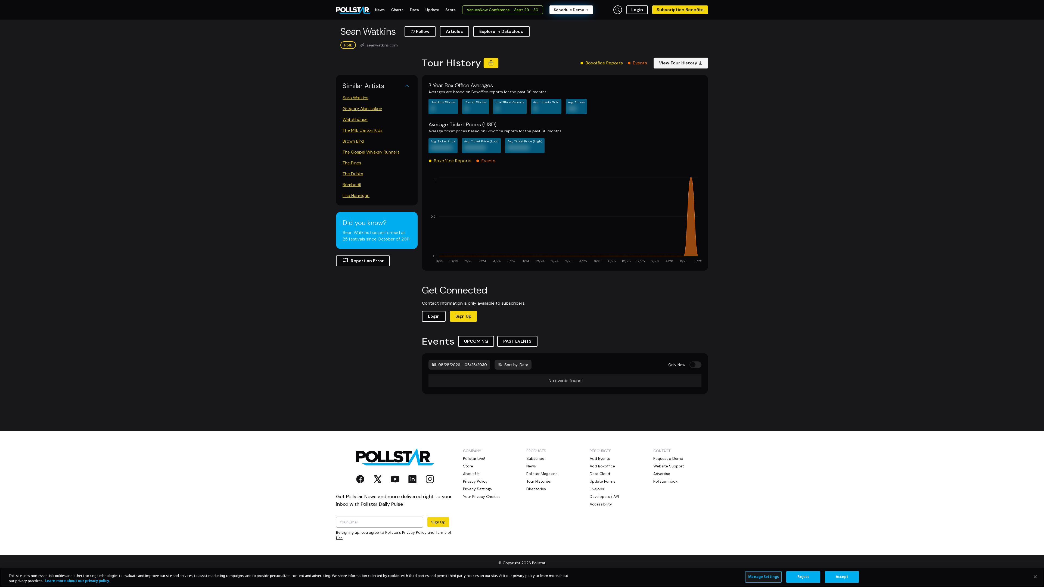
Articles (454, 31)
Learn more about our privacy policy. (77, 581)
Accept (842, 576)
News (531, 466)
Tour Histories (538, 481)
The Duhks (353, 174)
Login (637, 10)
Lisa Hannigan (356, 195)
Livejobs (597, 488)
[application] (564, 220)
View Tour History (678, 63)
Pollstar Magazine (542, 473)
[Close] (1035, 577)
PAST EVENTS (517, 341)
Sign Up (463, 316)
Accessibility (601, 504)
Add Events (600, 458)
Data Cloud (600, 473)
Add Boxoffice (602, 466)
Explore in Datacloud (501, 31)
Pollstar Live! (474, 458)
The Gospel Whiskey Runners (371, 152)
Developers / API (604, 496)
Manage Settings (763, 576)
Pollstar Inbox (665, 481)
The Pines (352, 163)
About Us (471, 473)
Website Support (668, 466)
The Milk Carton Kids (363, 130)
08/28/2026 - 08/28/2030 (462, 364)
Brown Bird (353, 141)
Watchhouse (355, 119)
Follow (423, 31)
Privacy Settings (477, 488)
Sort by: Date (516, 364)
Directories (536, 488)
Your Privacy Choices (482, 496)
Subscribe (535, 458)
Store (468, 466)
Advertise (661, 473)
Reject (803, 576)
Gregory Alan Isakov (362, 108)
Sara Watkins (355, 98)
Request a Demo (668, 458)
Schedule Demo (569, 9)
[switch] (695, 364)
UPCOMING (476, 341)
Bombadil (352, 185)
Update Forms (602, 481)
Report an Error (367, 261)
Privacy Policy (414, 532)
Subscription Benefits (680, 10)
